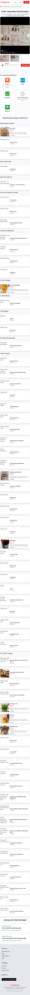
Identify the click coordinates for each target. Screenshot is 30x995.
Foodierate (5, 2)
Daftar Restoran (6, 956)
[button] (28, 35)
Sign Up (26, 2)
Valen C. (5, 50)
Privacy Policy (5, 970)
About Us (4, 965)
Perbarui (26, 65)
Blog (3, 953)
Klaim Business (6, 951)
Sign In (20, 2)
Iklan (3, 958)
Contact (4, 968)
